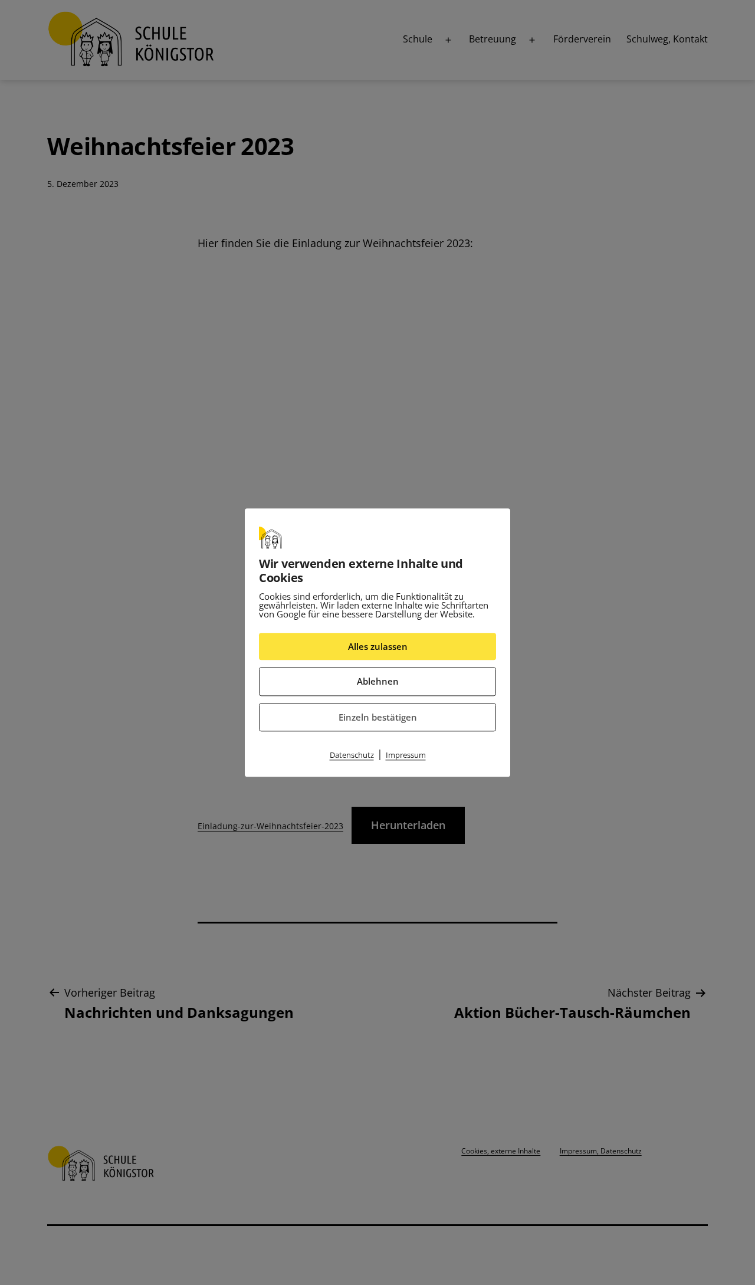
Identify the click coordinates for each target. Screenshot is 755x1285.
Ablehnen (378, 681)
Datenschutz (352, 755)
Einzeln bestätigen (378, 717)
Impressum (406, 755)
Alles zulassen (378, 646)
